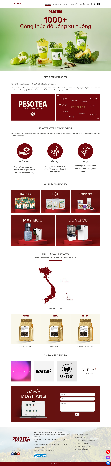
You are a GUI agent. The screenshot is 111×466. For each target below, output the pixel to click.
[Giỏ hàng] (98, 4)
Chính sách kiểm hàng (81, 449)
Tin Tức (82, 4)
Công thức (74, 4)
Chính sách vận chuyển (81, 443)
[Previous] (4, 39)
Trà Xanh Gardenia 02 (26, 346)
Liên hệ (89, 4)
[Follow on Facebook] (12, 453)
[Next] (106, 39)
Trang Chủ (48, 4)
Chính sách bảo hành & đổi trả (84, 446)
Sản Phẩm (65, 4)
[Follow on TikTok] (15, 453)
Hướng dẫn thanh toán (81, 437)
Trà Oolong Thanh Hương (85, 346)
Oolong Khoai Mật (55, 346)
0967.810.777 (41, 447)
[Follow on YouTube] (18, 453)
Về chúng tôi (57, 4)
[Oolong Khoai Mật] (55, 329)
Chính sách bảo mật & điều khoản (85, 440)
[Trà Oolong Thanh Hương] (85, 329)
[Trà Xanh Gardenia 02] (26, 329)
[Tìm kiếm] (94, 4)
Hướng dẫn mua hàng (81, 435)
